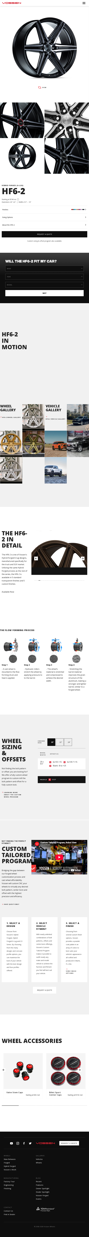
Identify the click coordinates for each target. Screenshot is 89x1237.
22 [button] (79, 580)
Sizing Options (7, 217)
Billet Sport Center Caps (55, 1093)
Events (38, 1199)
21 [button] (77, 580)
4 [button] (41, 580)
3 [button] (39, 580)
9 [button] (52, 580)
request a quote (69, 1143)
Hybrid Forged (10, 1166)
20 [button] (75, 580)
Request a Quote (44, 234)
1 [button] (35, 580)
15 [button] (64, 580)
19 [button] (73, 580)
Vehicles (39, 1159)
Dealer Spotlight (42, 1192)
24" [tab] (69, 742)
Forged (7, 1163)
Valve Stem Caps (14, 1092)
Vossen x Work (10, 1170)
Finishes (5, 209)
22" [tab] (60, 742)
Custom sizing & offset (35, 241)
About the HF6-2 (8, 225)
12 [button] (58, 580)
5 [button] (43, 580)
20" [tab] (52, 742)
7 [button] (48, 580)
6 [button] (46, 580)
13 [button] (60, 580)
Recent (39, 1181)
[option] (59, 548)
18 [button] (71, 580)
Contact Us (8, 1211)
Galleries (40, 1156)
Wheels (7, 1156)
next (44, 293)
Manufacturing (11, 1178)
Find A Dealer (9, 1214)
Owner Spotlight (42, 1188)
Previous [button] (36, 558)
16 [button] (67, 580)
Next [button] (82, 558)
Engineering (9, 1185)
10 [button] (54, 580)
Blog (38, 1178)
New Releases (10, 1159)
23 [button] (81, 580)
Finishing (7, 1188)
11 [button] (56, 580)
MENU (84, 3)
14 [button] (62, 580)
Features (39, 1185)
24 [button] (83, 580)
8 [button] (50, 580)
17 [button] (69, 580)
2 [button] (37, 580)
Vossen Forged (42, 1195)
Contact (8, 1207)
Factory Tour (9, 1181)
